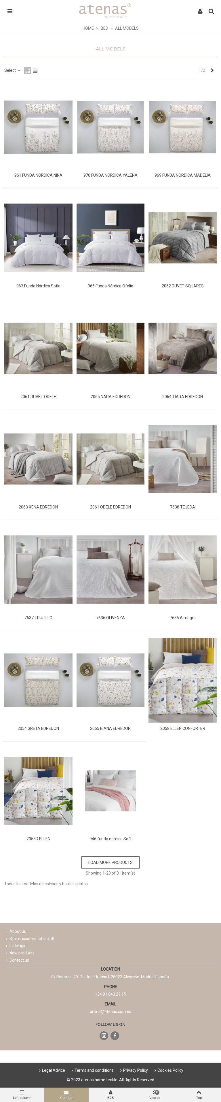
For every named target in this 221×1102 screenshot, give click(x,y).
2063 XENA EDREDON (38, 507)
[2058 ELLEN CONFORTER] (182, 680)
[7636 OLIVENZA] (111, 569)
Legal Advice (53, 1070)
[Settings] (200, 10)
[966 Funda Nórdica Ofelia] (111, 237)
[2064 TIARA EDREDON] (182, 348)
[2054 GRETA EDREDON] (38, 680)
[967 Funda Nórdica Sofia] (38, 237)
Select (10, 70)
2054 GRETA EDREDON (38, 728)
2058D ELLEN (38, 839)
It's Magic (17, 945)
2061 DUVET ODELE (38, 396)
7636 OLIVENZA (110, 617)
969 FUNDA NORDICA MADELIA (183, 175)
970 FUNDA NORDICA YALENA (110, 175)
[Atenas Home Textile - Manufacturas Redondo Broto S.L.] (105, 10)
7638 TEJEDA (182, 507)
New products (22, 953)
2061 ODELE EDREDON (110, 507)
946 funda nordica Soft (110, 839)
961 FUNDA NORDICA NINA (38, 175)
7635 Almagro (183, 617)
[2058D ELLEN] (38, 791)
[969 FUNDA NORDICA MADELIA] (182, 127)
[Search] (211, 10)
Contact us (19, 960)
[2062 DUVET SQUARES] (182, 237)
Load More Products (110, 862)
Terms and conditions (94, 1070)
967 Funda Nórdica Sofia (38, 286)
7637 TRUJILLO (38, 617)
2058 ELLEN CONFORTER (182, 728)
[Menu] (9, 10)
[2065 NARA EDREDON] (111, 348)
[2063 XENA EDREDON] (38, 459)
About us (17, 931)
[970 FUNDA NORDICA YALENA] (111, 127)
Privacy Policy (135, 1070)
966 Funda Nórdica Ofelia (110, 286)
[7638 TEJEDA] (182, 459)
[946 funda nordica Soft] (111, 791)
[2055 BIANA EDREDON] (111, 680)
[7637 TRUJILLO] (38, 569)
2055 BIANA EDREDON (110, 728)
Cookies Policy (170, 1070)
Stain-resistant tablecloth (32, 938)
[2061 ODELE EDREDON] (111, 459)
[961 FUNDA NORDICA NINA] (38, 127)
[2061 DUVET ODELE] (38, 348)
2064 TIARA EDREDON (182, 396)
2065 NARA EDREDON (110, 396)
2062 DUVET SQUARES (183, 286)
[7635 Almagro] (182, 569)
